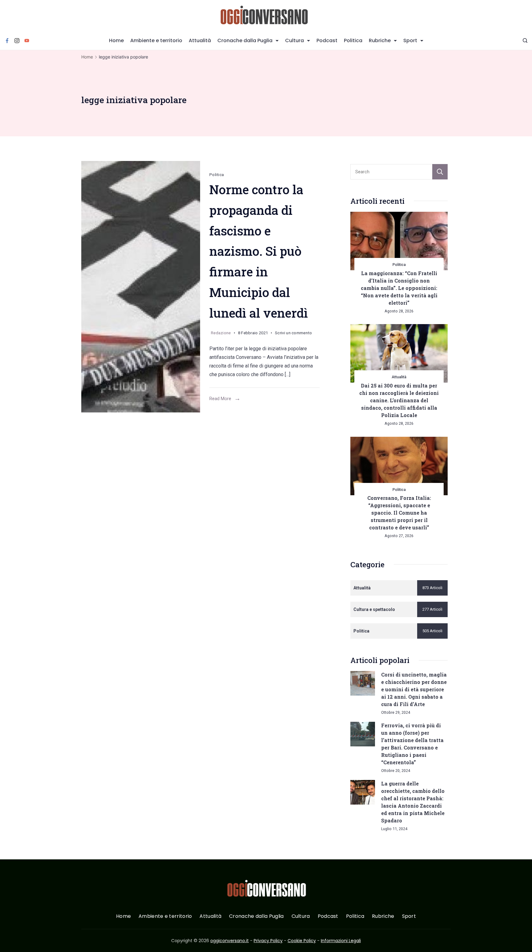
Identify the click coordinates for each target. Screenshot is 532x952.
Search (440, 171)
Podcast (326, 40)
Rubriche (380, 40)
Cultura (294, 40)
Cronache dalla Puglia (244, 40)
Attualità (200, 40)
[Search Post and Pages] (525, 40)
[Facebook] (7, 40)
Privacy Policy (268, 941)
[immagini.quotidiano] (140, 286)
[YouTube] (26, 40)
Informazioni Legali (341, 941)
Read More (220, 398)
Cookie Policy (302, 941)
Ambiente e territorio (156, 40)
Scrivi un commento (293, 334)
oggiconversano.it (229, 941)
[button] (12, 939)
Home (116, 40)
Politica (353, 40)
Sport (410, 40)
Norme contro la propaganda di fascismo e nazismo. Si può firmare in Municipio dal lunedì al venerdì (258, 251)
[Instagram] (16, 40)
